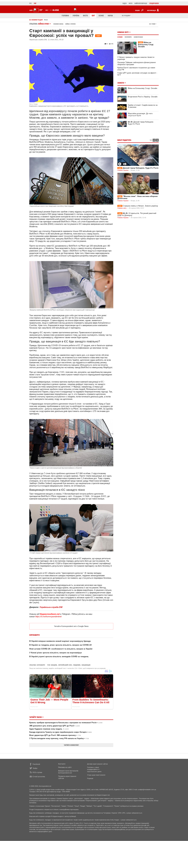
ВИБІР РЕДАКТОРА (124, 140)
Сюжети (120, 82)
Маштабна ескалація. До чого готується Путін (140, 114)
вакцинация (86, 665)
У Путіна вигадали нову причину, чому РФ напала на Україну (59, 738)
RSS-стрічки (37, 772)
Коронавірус (41, 665)
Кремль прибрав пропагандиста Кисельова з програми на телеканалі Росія (65, 723)
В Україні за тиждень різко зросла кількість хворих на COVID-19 (60, 645)
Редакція (90, 778)
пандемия (76, 665)
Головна (65, 15)
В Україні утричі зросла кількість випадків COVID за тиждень (59, 656)
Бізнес (101, 15)
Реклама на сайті (65, 767)
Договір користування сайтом (97, 764)
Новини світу (123, 32)
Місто (85, 15)
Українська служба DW (50, 607)
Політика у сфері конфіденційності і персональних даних (94, 769)
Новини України (122, 170)
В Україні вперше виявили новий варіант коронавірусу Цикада (60, 641)
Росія (46, 20)
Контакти (61, 764)
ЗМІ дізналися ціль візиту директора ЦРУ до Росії (54, 726)
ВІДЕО (125, 3)
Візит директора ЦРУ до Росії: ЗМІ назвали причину (55, 735)
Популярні (128, 37)
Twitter (35, 768)
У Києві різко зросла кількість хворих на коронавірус (55, 652)
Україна (76, 15)
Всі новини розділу (36, 20)
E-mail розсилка (39, 777)
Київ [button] (30, 10)
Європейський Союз (65, 665)
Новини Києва (58, 24)
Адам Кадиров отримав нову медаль (49, 729)
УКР (35, 3)
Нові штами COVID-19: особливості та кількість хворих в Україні (60, 649)
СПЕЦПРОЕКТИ (154, 3)
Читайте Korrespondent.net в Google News (71, 626)
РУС (30, 3)
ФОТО (130, 3)
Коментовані (138, 37)
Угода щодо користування (96, 775)
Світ (93, 15)
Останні (119, 37)
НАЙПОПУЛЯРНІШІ (140, 3)
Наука (110, 15)
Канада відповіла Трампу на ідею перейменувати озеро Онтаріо (60, 732)
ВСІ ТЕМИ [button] (152, 24)
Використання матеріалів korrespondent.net (68, 772)
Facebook (36, 764)
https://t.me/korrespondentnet (48, 616)
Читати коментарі (71, 745)
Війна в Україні (70, 24)
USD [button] (46, 10)
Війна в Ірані (57, 23)
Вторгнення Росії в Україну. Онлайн (142, 97)
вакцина (54, 665)
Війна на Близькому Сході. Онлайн (146, 44)
